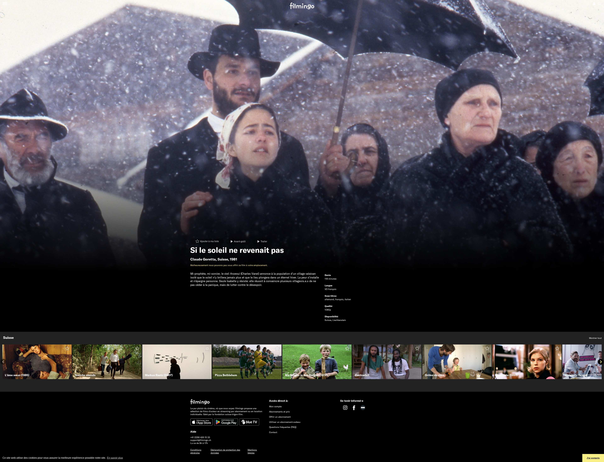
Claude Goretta (203, 259)
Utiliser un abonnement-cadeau (284, 422)
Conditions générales (195, 451)
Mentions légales (252, 451)
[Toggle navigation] (4, 3)
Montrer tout (595, 338)
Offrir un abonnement (280, 416)
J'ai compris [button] (593, 458)
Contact (273, 432)
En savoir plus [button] (115, 457)
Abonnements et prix (279, 411)
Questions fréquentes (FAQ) (282, 427)
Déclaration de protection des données (225, 451)
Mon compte (275, 406)
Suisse (223, 259)
